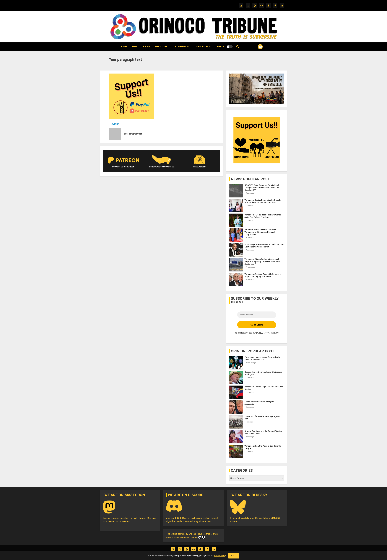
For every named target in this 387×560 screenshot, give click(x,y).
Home (124, 46)
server (182, 518)
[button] (237, 46)
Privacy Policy (220, 555)
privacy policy (261, 333)
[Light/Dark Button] (230, 46)
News (134, 46)
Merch (220, 46)
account (119, 521)
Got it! (234, 556)
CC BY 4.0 (193, 537)
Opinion (146, 46)
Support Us (201, 46)
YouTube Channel (255, 46)
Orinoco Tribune (196, 534)
